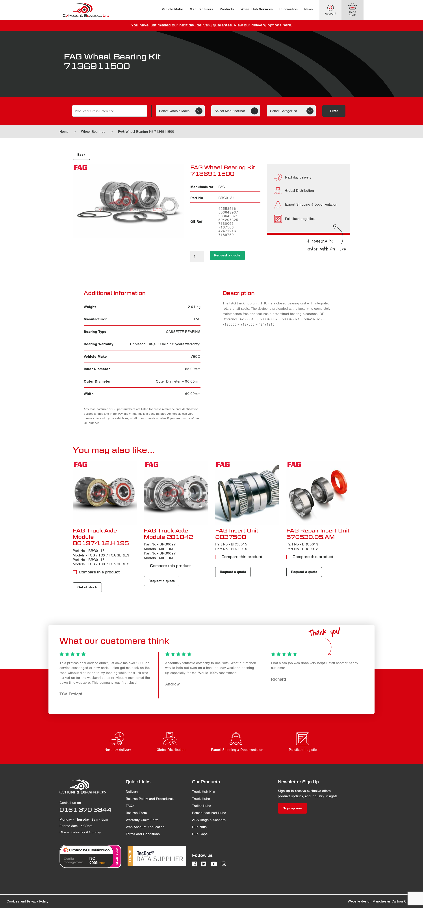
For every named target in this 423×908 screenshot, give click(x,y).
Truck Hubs (201, 799)
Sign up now (292, 808)
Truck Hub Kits (203, 792)
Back (81, 155)
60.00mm (192, 393)
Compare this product (99, 572)
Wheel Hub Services (257, 9)
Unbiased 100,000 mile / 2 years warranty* (165, 344)
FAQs (130, 806)
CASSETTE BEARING (183, 331)
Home (63, 131)
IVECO (195, 356)
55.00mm (192, 369)
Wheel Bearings (93, 131)
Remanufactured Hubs (209, 813)
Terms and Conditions (143, 834)
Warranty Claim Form (142, 820)
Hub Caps (200, 834)
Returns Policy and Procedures (150, 799)
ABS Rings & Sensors (209, 820)
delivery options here (271, 25)
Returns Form (136, 813)
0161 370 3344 (85, 810)
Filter (334, 111)
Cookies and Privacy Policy (27, 901)
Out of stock (87, 587)
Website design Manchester (369, 901)
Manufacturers (201, 9)
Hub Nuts (199, 827)
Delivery (132, 792)
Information (288, 9)
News (308, 9)
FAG (197, 319)
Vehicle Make (172, 9)
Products (227, 9)
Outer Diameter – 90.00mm (178, 381)
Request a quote (227, 255)
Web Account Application (145, 827)
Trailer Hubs (201, 806)
